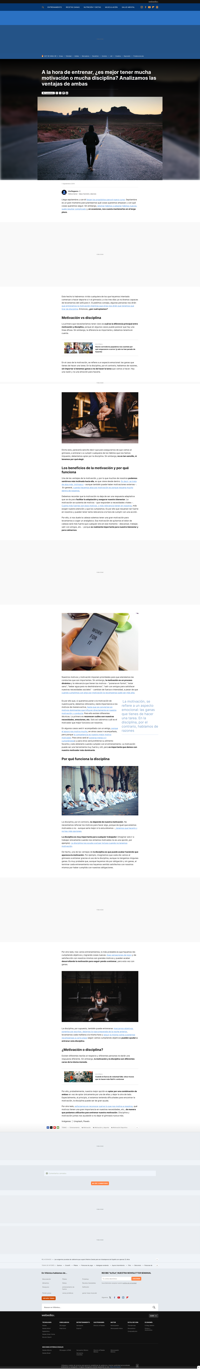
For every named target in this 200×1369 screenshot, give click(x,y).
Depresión (127, 56)
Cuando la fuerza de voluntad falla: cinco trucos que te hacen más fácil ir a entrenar (114, 1078)
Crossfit (68, 1265)
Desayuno (45, 1287)
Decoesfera (131, 1328)
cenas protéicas (67, 1293)
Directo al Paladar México (99, 1351)
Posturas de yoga (87, 1265)
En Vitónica (98, 344)
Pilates (76, 1265)
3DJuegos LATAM (65, 1350)
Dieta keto (137, 1265)
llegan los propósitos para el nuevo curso (105, 199)
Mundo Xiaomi (46, 1337)
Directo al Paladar (99, 1325)
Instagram (141, 7)
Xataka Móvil (46, 1328)
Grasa (61, 56)
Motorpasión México (115, 1351)
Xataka (44, 1325)
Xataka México (47, 1350)
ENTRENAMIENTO (55, 7)
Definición (85, 1287)
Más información (115, 1367)
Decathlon (95, 56)
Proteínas (85, 1279)
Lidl (111, 56)
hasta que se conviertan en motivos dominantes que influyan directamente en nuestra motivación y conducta (89, 710)
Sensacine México (82, 1350)
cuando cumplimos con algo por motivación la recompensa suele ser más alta (98, 693)
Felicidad (68, 56)
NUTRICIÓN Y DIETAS (92, 7)
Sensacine (79, 1325)
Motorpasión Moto (117, 1328)
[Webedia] (153, 1)
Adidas (76, 56)
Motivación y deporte (101, 1127)
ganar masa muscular (89, 1293)
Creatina (118, 56)
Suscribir (136, 1279)
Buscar (154, 1307)
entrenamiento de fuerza (68, 1288)
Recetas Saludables (89, 1283)
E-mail (67, 93)
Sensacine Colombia (79, 1354)
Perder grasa (46, 1293)
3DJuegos (62, 1325)
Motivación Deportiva (120, 1127)
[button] (74, 191)
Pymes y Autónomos (148, 1329)
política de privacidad (129, 1283)
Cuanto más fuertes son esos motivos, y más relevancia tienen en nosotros (97, 506)
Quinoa (59, 1265)
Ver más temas (48, 1298)
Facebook (145, 7)
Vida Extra (62, 1328)
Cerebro (104, 56)
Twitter (60, 93)
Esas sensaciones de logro (119, 955)
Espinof (78, 1328)
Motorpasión (115, 1325)
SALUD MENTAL (128, 7)
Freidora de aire (138, 56)
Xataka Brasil (46, 1353)
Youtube (149, 7)
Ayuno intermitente (118, 1265)
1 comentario (49, 93)
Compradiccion (132, 1331)
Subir (152, 1316)
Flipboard (153, 7)
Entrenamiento (74, 1127)
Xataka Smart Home (48, 1334)
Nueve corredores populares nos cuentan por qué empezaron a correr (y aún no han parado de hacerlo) (115, 349)
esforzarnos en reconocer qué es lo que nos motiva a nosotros (104, 1106)
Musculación (46, 1279)
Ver (101, 1183)
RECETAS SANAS (73, 7)
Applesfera (45, 1331)
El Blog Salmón (149, 1325)
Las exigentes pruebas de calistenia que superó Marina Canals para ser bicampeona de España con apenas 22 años (92, 1259)
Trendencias (132, 1325)
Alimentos (45, 1283)
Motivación (87, 1127)
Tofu (129, 1265)
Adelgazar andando (102, 1265)
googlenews (157, 7)
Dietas (64, 1283)
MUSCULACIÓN (111, 7)
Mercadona (85, 56)
